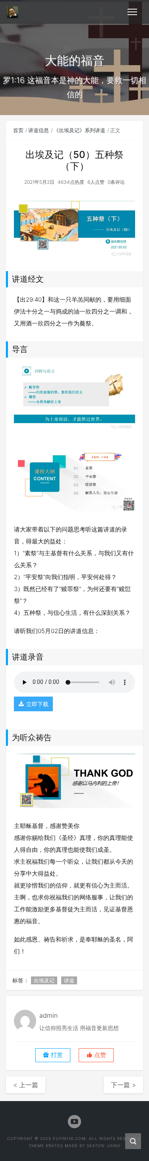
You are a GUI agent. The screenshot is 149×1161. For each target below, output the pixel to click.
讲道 (69, 980)
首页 (18, 130)
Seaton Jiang (103, 1145)
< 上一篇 (25, 1085)
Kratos (54, 1145)
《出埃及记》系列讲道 (79, 130)
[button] (96, 1055)
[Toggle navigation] (132, 12)
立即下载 (37, 704)
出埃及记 (44, 980)
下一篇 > (123, 1085)
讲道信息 (38, 130)
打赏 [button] (56, 1055)
